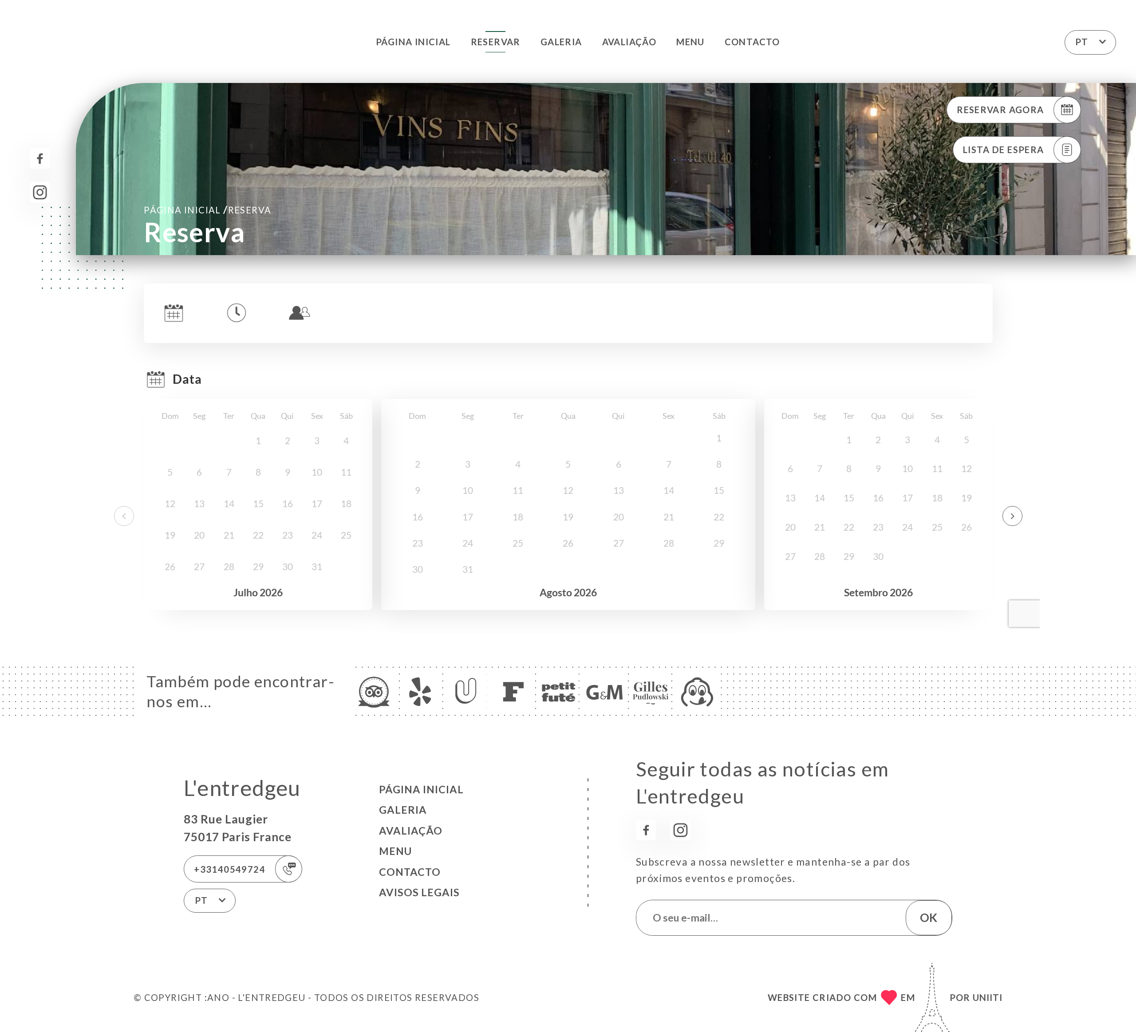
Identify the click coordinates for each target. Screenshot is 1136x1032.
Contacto (752, 41)
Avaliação (629, 41)
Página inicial (413, 41)
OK (928, 917)
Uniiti (987, 997)
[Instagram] (40, 192)
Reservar (496, 41)
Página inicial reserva (207, 209)
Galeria (561, 41)
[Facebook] (40, 158)
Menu (690, 41)
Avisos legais (419, 892)
